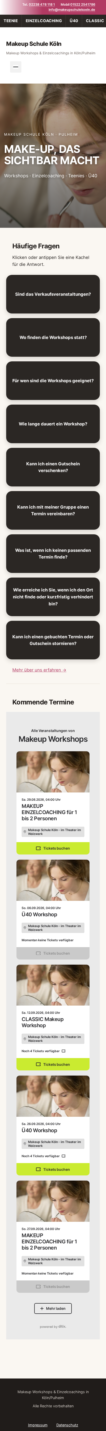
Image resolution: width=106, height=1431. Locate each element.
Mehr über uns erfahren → (39, 670)
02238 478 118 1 (42, 4)
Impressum (38, 1425)
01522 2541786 (82, 4)
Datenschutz (67, 1425)
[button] (53, 294)
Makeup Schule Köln (33, 43)
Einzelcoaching (44, 20)
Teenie (11, 20)
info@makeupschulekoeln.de (72, 10)
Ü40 (74, 20)
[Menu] (15, 67)
